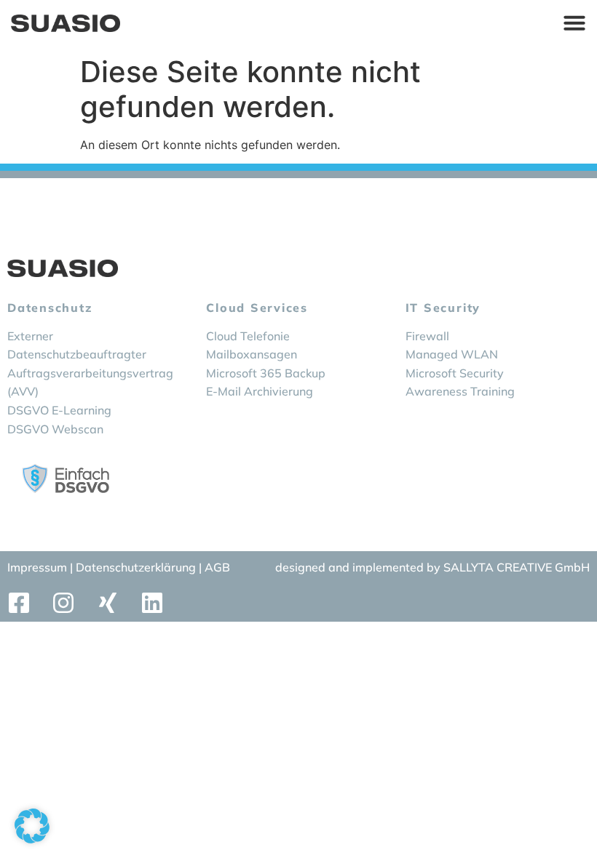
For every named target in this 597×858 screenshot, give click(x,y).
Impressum (37, 567)
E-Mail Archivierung (259, 391)
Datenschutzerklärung (137, 567)
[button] (32, 826)
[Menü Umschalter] (574, 22)
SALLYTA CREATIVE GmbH (516, 567)
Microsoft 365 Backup (265, 373)
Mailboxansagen (251, 354)
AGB (217, 567)
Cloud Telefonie (248, 336)
